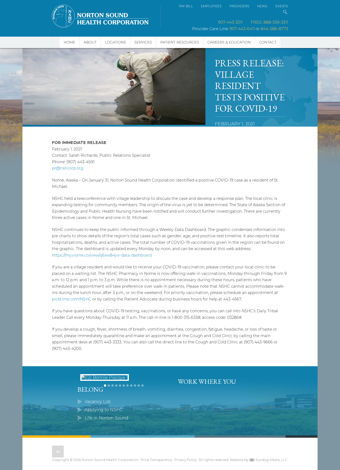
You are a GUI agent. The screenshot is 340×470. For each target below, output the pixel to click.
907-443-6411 (242, 28)
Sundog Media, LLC (271, 460)
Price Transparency (156, 460)
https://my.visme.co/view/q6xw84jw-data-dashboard (102, 255)
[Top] (58, 451)
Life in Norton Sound (207, 418)
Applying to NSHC (204, 409)
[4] (116, 404)
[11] (142, 404)
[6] (124, 404)
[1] (105, 404)
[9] (135, 404)
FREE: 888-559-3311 (269, 22)
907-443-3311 (230, 22)
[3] (112, 404)
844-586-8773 (274, 28)
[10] (139, 404)
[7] (127, 404)
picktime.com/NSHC (71, 299)
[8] (131, 404)
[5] (120, 404)
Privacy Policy (185, 460)
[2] (109, 404)
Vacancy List (198, 401)
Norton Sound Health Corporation (100, 16)
